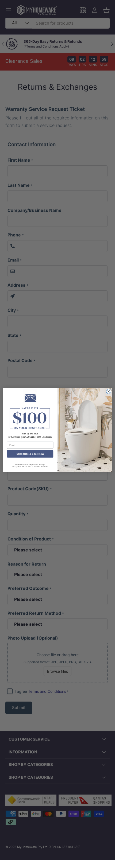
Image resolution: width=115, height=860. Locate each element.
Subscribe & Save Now (30, 454)
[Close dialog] (108, 391)
